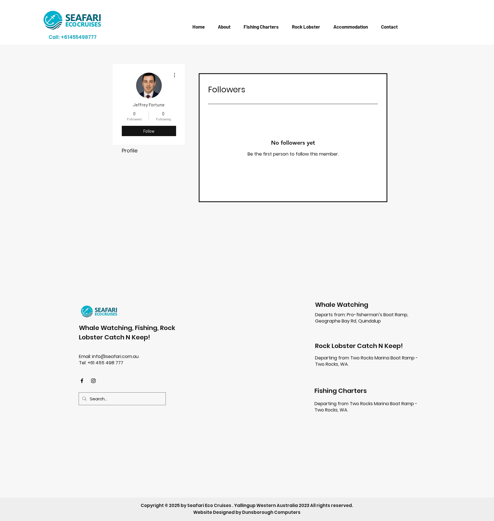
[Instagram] (93, 381)
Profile (130, 150)
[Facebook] (82, 381)
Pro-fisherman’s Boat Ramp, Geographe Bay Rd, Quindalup (361, 317)
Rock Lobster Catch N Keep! (359, 345)
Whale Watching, (107, 327)
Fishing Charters (340, 390)
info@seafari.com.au (115, 356)
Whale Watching (341, 304)
